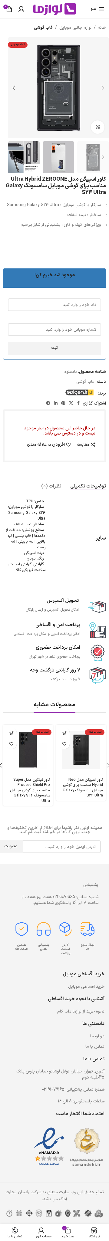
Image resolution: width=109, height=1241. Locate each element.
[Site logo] (54, 9)
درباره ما (97, 1036)
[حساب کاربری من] (21, 9)
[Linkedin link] (55, 403)
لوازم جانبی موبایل (75, 28)
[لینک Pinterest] (63, 403)
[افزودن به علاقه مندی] (64, 743)
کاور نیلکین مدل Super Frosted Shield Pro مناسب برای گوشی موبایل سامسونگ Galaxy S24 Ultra (30, 790)
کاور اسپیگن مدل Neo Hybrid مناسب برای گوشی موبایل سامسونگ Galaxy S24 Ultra (83, 788)
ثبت (54, 348)
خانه (102, 28)
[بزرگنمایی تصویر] (97, 127)
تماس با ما (94, 1046)
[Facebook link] (78, 403)
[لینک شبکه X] (71, 403)
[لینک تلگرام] (48, 403)
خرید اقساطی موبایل (86, 986)
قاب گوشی (43, 28)
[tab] (88, 486)
